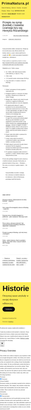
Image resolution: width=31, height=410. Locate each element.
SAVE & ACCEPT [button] (5, 409)
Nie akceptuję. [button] (9, 340)
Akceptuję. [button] (3, 340)
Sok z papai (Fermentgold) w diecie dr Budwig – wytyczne (15, 208)
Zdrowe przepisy (15, 39)
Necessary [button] (2, 377)
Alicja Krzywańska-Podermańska (20, 35)
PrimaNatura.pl (15, 3)
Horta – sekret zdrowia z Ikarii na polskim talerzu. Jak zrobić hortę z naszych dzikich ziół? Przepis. (14, 242)
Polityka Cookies (24, 338)
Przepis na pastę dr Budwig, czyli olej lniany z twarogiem (14, 233)
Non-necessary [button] (4, 394)
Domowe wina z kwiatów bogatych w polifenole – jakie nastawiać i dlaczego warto (14, 216)
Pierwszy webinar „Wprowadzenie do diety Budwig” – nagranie (14, 200)
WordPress (10, 321)
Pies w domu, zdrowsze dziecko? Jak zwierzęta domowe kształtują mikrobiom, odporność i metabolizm (13, 225)
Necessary (4, 379)
